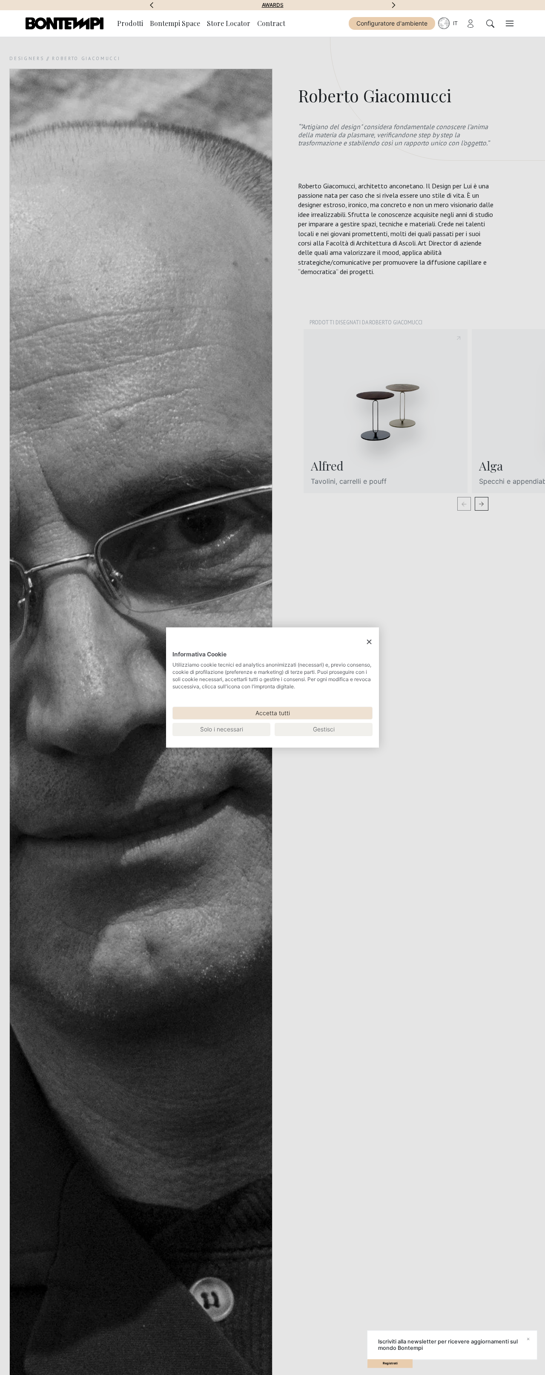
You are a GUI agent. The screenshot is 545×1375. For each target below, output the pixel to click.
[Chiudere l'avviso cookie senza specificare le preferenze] (369, 642)
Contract (271, 23)
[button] (151, 5)
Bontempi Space (272, 5)
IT (455, 23)
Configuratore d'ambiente (391, 23)
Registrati (390, 1363)
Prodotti (130, 23)
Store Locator (228, 23)
